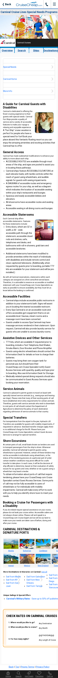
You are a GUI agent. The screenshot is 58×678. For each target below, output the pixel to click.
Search (22, 50)
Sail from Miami (13, 576)
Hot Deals (29, 676)
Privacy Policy (42, 666)
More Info (7, 91)
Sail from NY (12, 580)
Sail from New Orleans (33, 581)
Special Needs (9, 67)
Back (6, 4)
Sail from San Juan (12, 584)
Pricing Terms (27, 666)
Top (17, 666)
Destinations (51, 50)
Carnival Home (10, 79)
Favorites (39, 676)
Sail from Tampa (34, 586)
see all (44, 572)
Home (8, 676)
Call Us (50, 676)
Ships (36, 50)
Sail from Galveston (35, 576)
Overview (7, 50)
